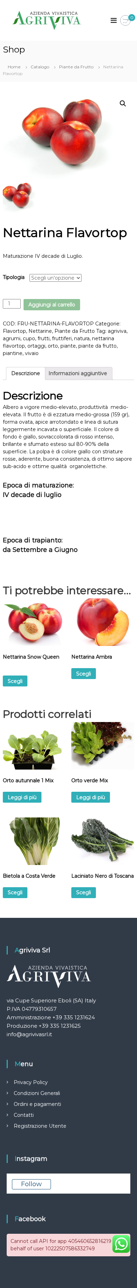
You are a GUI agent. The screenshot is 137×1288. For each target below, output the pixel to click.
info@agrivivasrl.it (29, 1034)
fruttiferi (62, 338)
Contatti (24, 1115)
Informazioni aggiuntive (77, 373)
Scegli (15, 681)
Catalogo (40, 66)
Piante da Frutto (76, 66)
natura (82, 338)
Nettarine (40, 331)
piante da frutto (97, 346)
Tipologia (14, 277)
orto (53, 346)
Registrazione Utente (40, 1126)
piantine (12, 353)
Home (14, 66)
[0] (125, 21)
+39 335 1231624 (73, 1017)
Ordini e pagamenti (37, 1104)
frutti (44, 338)
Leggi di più (22, 797)
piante (68, 346)
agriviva (117, 331)
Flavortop (14, 331)
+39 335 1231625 (60, 1025)
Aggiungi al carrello (51, 304)
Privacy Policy (31, 1082)
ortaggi (36, 346)
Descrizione (25, 373)
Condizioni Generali (37, 1093)
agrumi (11, 338)
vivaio (32, 353)
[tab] (25, 373)
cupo (29, 338)
